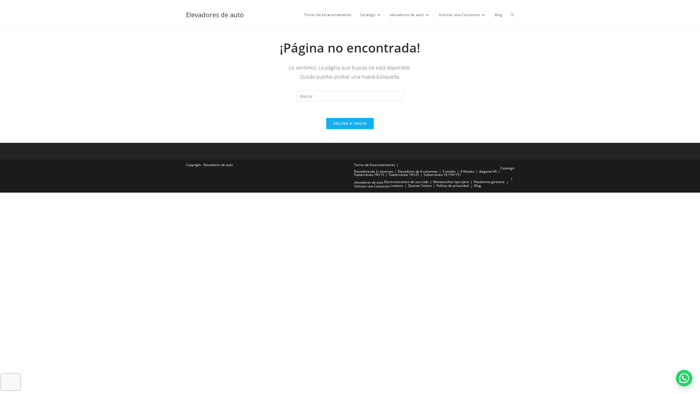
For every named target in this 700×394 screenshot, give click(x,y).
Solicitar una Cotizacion (372, 186)
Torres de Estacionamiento (374, 165)
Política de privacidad (452, 185)
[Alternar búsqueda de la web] (512, 15)
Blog (477, 185)
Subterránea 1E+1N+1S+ (442, 174)
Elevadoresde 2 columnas (373, 171)
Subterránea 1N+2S (404, 174)
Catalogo (507, 168)
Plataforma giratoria (489, 181)
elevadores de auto (368, 182)
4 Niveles (467, 171)
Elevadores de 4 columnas (418, 171)
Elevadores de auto (215, 14)
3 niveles (449, 171)
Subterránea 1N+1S (369, 174)
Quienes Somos (420, 185)
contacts (396, 185)
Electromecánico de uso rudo (406, 181)
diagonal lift (488, 171)
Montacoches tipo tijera (451, 181)
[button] (684, 378)
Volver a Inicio (350, 123)
